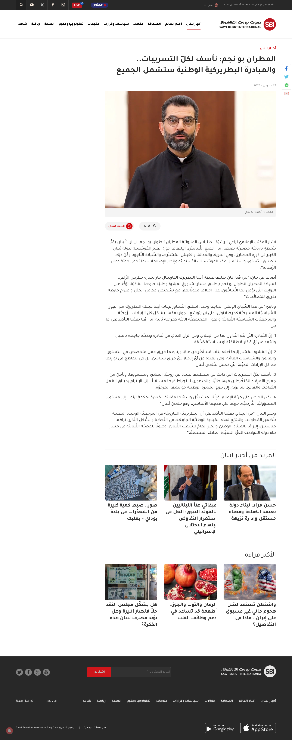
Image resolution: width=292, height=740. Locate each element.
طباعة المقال (116, 226)
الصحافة (154, 24)
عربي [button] (210, 5)
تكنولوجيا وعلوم (71, 24)
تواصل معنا (24, 701)
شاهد (22, 24)
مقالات (138, 24)
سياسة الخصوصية (95, 728)
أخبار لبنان (193, 24)
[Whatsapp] (286, 85)
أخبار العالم (173, 24)
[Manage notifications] (9, 730)
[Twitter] (286, 76)
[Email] (286, 93)
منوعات (93, 24)
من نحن (51, 701)
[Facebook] (286, 68)
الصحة (49, 24)
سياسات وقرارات (116, 24)
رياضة (35, 24)
